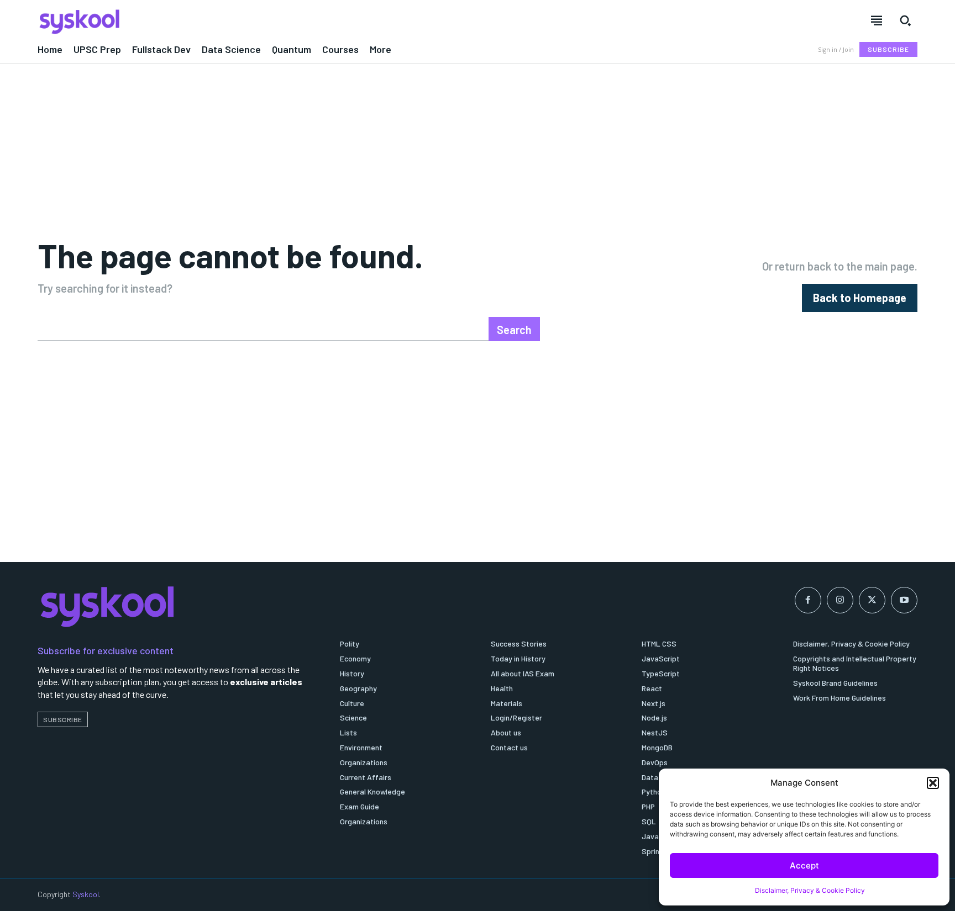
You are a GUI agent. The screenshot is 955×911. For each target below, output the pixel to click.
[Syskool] (251, 21)
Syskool (85, 894)
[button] (932, 782)
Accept (804, 865)
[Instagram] (840, 600)
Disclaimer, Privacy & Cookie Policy (810, 890)
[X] (872, 600)
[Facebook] (808, 600)
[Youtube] (904, 600)
